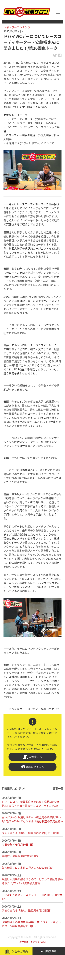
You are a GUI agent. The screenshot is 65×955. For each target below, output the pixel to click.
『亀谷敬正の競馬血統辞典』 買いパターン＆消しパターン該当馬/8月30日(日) (31, 924)
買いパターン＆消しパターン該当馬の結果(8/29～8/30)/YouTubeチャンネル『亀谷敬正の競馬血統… (32, 819)
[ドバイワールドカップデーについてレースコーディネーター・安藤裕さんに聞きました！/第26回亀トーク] (33, 170)
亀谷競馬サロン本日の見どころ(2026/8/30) (28, 868)
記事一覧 (58, 788)
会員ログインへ (34, 767)
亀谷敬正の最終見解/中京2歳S (20, 856)
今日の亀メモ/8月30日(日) (17, 844)
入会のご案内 (19, 951)
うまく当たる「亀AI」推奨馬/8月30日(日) (27, 910)
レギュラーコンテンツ (17, 27)
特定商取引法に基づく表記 (33, 942)
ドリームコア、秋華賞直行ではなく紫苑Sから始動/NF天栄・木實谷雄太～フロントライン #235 (30, 804)
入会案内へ (35, 757)
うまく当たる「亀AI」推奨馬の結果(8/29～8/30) (31, 833)
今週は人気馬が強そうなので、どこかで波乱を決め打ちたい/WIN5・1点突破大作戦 (32, 881)
